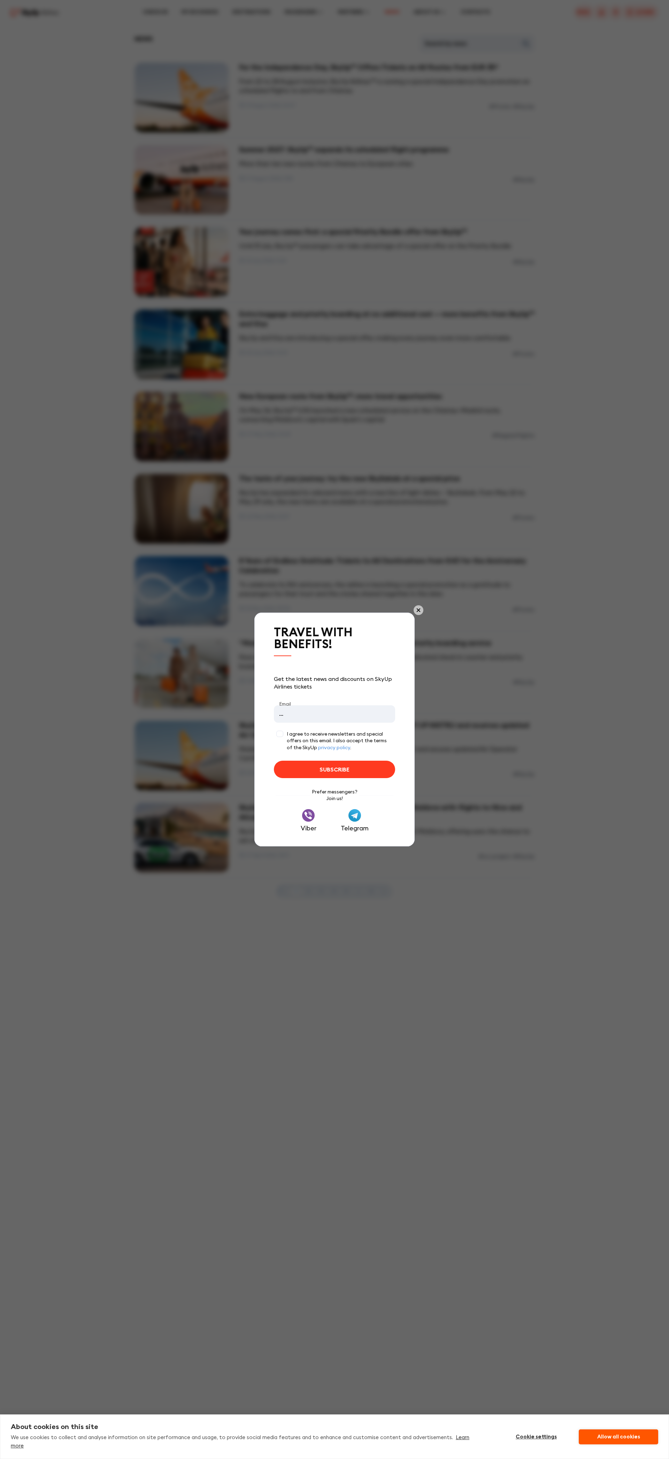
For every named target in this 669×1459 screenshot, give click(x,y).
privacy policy (334, 747)
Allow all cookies (618, 1436)
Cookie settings (536, 1436)
